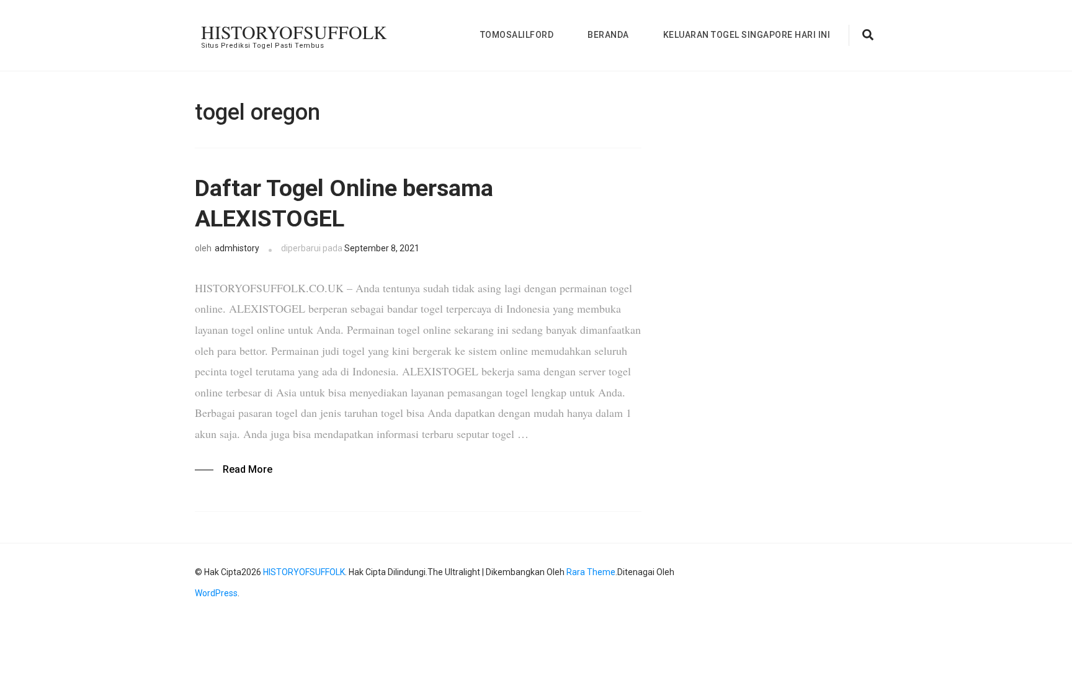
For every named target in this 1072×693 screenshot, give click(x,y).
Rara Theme (590, 572)
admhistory (237, 248)
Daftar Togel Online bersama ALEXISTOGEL (344, 203)
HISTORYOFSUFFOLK (294, 31)
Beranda (608, 35)
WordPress (216, 593)
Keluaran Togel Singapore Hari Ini (747, 35)
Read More (247, 469)
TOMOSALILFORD (517, 35)
